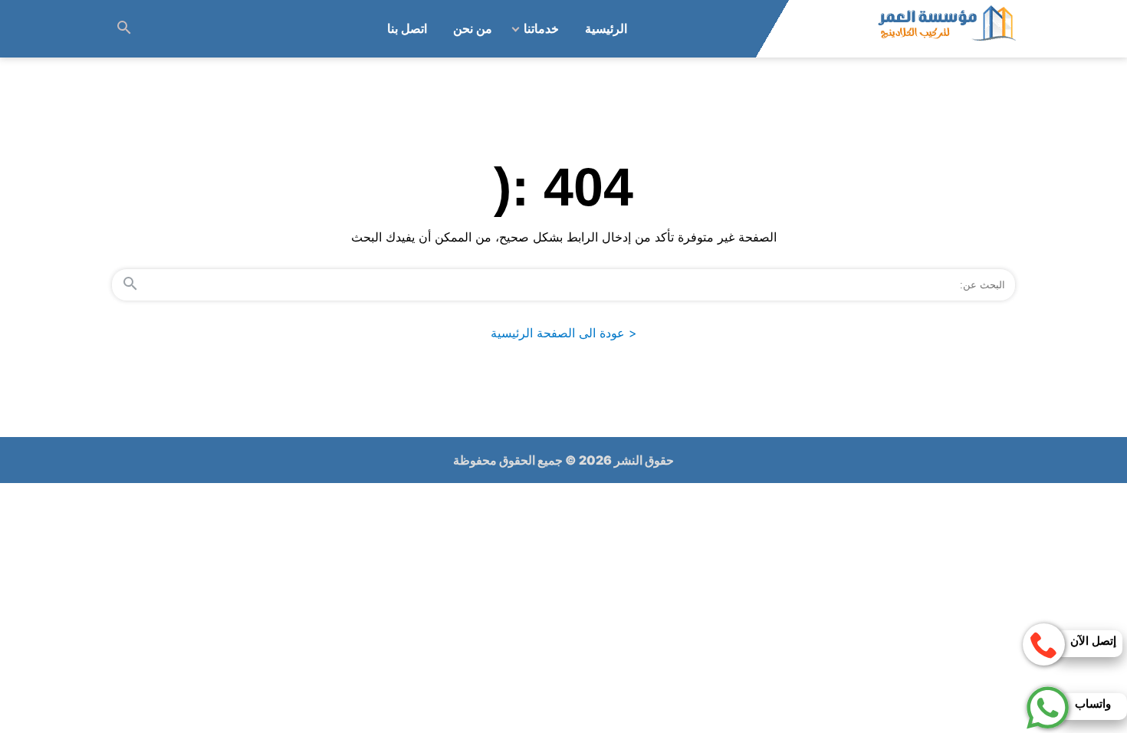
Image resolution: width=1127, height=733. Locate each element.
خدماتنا (541, 28)
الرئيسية (606, 28)
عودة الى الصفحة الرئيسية (564, 332)
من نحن (472, 28)
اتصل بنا (407, 28)
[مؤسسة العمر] (946, 29)
